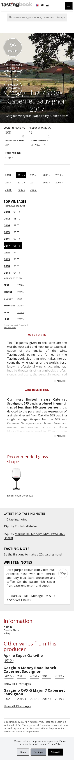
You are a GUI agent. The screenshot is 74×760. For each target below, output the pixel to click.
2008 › (8, 190)
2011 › (33, 182)
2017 (7, 245)
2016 (7, 225)
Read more (60, 381)
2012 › (21, 182)
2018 (7, 212)
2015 (7, 252)
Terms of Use (36, 744)
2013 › (8, 182)
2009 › (59, 182)
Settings (38, 752)
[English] (37, 6)
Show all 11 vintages (17, 684)
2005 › (33, 190)
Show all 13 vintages (17, 706)
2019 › (21, 699)
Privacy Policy (54, 744)
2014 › (59, 175)
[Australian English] (42, 6)
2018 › (8, 175)
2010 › (46, 182)
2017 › (21, 175)
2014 (7, 272)
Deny (23, 752)
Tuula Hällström (26, 526)
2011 (7, 239)
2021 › (8, 699)
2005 (7, 232)
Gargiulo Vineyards (18, 116)
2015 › (46, 175)
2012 (7, 218)
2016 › (33, 175)
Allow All (55, 752)
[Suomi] (47, 6)
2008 (7, 266)
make (32, 554)
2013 (7, 259)
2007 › (21, 190)
